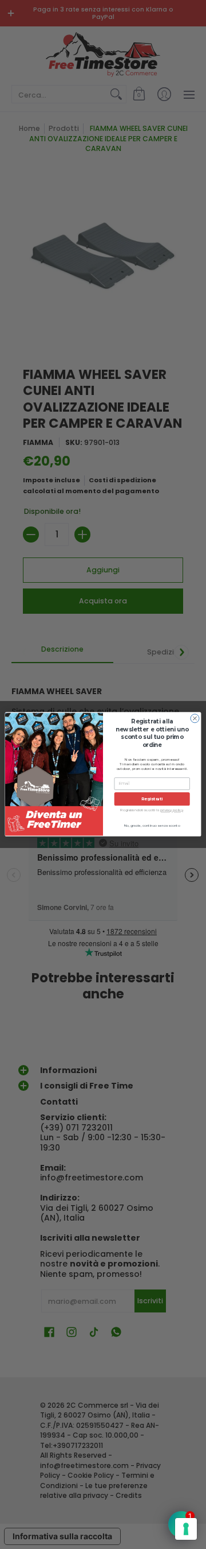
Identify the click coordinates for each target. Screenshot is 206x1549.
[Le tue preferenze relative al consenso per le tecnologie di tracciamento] (186, 1529)
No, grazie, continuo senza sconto (152, 826)
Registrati (152, 798)
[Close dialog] (195, 718)
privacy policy (171, 810)
